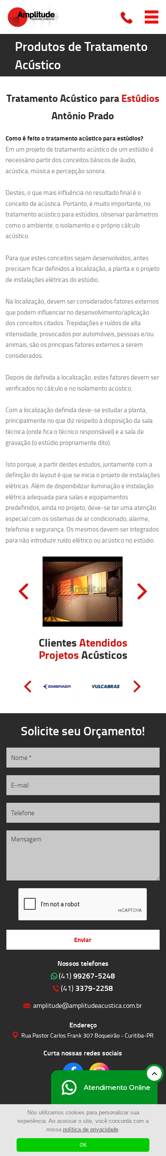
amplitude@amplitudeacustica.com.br (87, 1005)
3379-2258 (87, 987)
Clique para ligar (127, 17)
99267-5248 (87, 975)
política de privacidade (90, 1129)
